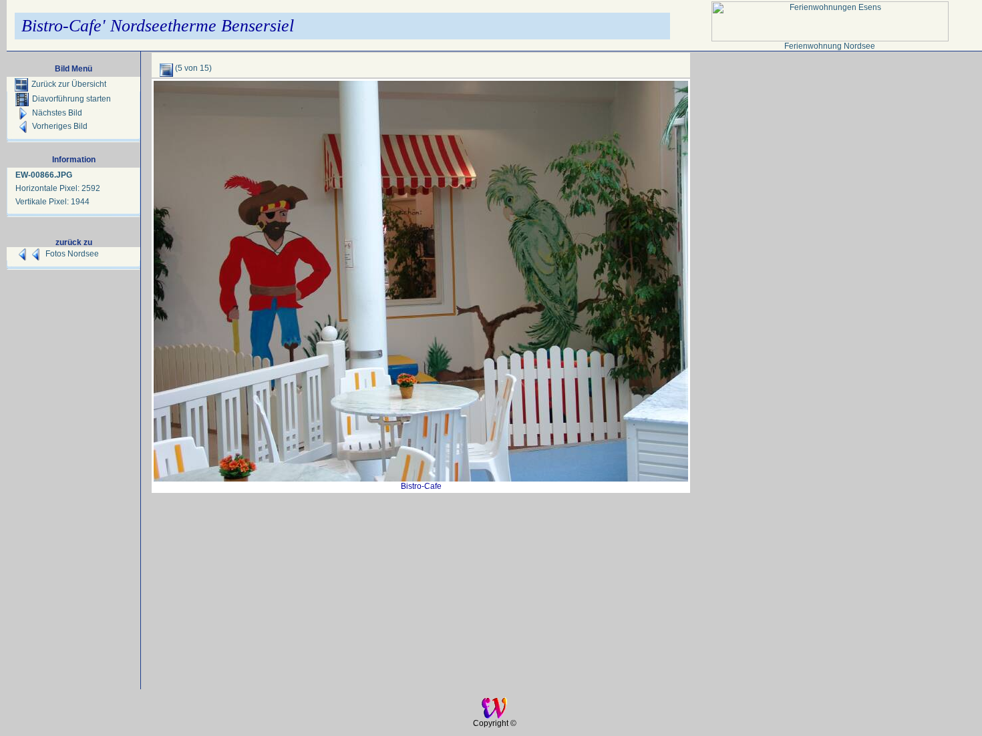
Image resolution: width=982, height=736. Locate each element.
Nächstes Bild (57, 113)
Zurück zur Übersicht (68, 84)
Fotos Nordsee (72, 253)
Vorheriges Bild (60, 126)
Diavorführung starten (71, 99)
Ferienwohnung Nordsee (829, 46)
